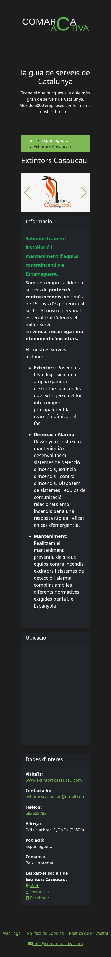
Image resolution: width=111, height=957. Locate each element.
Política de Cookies (45, 933)
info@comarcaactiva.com (58, 943)
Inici (31, 140)
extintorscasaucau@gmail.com (55, 797)
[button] (51, 207)
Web (34, 885)
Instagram (40, 892)
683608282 (36, 813)
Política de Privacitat (88, 933)
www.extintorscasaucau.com (54, 780)
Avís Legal (12, 933)
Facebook (39, 898)
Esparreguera (55, 140)
